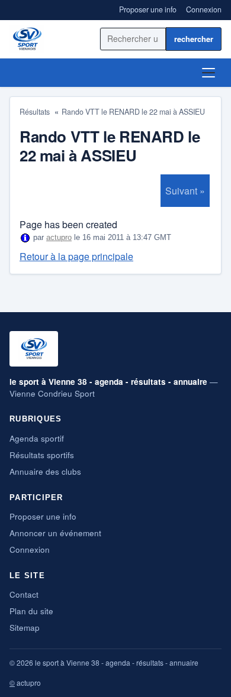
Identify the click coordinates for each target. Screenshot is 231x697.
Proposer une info (148, 9)
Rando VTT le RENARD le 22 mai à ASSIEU (133, 111)
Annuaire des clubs (45, 471)
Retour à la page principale (76, 256)
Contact (23, 594)
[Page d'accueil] (26, 39)
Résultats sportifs (41, 455)
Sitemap (24, 627)
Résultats (35, 111)
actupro (59, 237)
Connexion (204, 9)
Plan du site (31, 611)
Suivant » (185, 190)
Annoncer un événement (55, 533)
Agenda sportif (36, 438)
